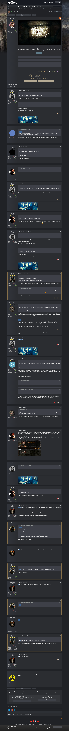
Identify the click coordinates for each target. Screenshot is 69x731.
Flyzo (12, 146)
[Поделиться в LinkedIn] (14, 710)
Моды (11, 6)
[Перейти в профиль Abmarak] (12, 172)
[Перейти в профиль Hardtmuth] (9, 12)
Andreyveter (12, 505)
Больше (47, 6)
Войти (47, 699)
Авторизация (51, 11)
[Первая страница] (8, 15)
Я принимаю (58, 727)
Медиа (19, 6)
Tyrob (12, 273)
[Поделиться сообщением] (60, 90)
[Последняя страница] (35, 15)
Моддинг (42, 6)
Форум (15, 6)
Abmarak (12, 165)
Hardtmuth (12, 18)
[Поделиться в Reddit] (13, 710)
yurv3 (27, 129)
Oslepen (12, 358)
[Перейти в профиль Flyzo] (12, 152)
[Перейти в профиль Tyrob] (12, 279)
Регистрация (58, 2)
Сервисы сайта (35, 6)
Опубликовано (22, 18)
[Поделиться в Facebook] (11, 710)
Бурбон (12, 90)
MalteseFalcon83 (12, 671)
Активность (28, 6)
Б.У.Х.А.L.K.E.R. (12, 302)
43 (60, 11)
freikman (12, 127)
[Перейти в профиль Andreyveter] (12, 511)
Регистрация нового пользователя (22, 700)
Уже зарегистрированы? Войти (49, 2)
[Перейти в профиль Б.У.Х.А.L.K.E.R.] (12, 309)
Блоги (23, 6)
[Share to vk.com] (8, 710)
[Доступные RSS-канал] (61, 718)
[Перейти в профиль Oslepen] (12, 365)
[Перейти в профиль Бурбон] (12, 96)
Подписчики (56, 11)
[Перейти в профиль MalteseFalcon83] (12, 678)
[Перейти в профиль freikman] (12, 133)
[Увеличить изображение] (39, 32)
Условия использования (18, 729)
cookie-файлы (15, 727)
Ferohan (27, 305)
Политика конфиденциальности (34, 723)
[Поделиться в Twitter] (9, 710)
